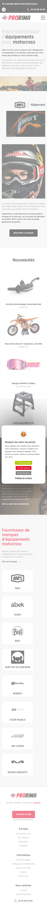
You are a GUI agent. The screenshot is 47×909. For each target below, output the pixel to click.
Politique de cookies (23, 478)
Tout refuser (24, 468)
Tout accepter (24, 463)
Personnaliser (23, 473)
